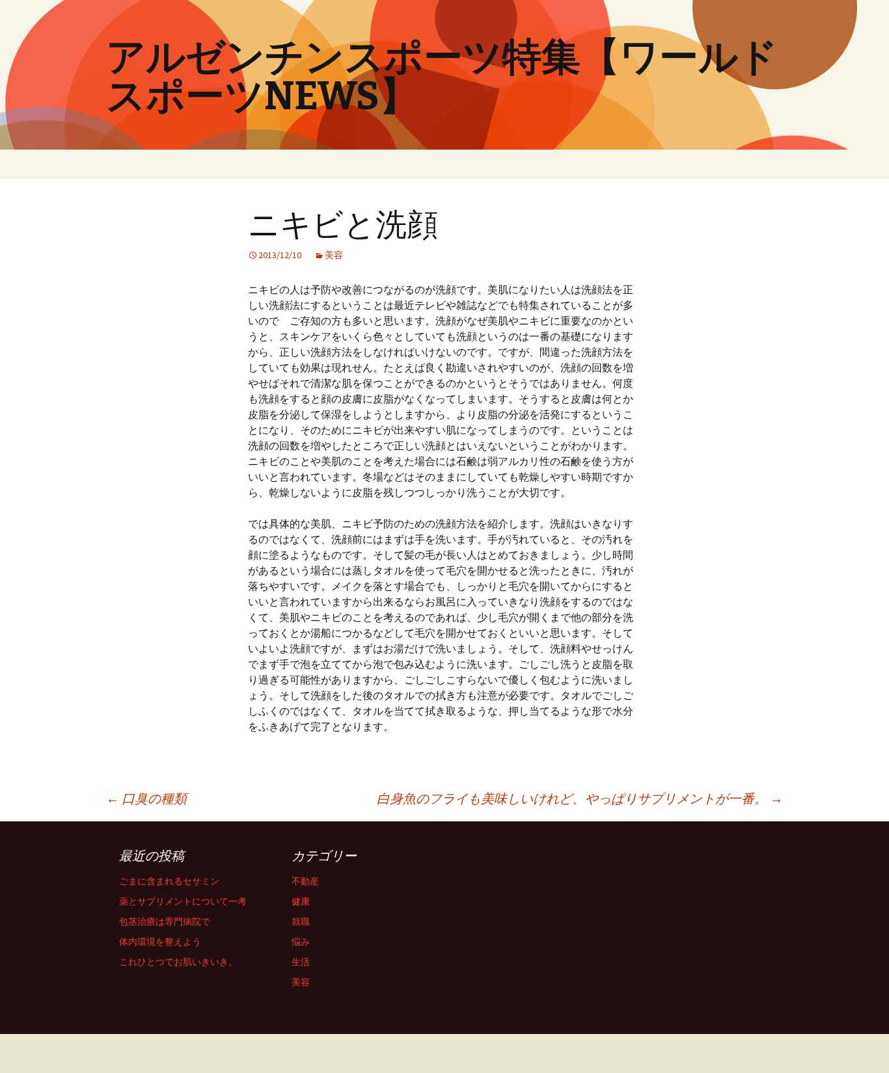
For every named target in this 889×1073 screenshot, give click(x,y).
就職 (301, 921)
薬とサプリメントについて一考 (183, 901)
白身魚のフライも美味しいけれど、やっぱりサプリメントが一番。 (580, 798)
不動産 (305, 881)
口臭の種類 (146, 798)
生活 (301, 962)
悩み (301, 941)
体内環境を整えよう (160, 941)
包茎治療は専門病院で (164, 921)
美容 (334, 255)
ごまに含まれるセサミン (169, 881)
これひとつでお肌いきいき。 (178, 962)
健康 (301, 901)
